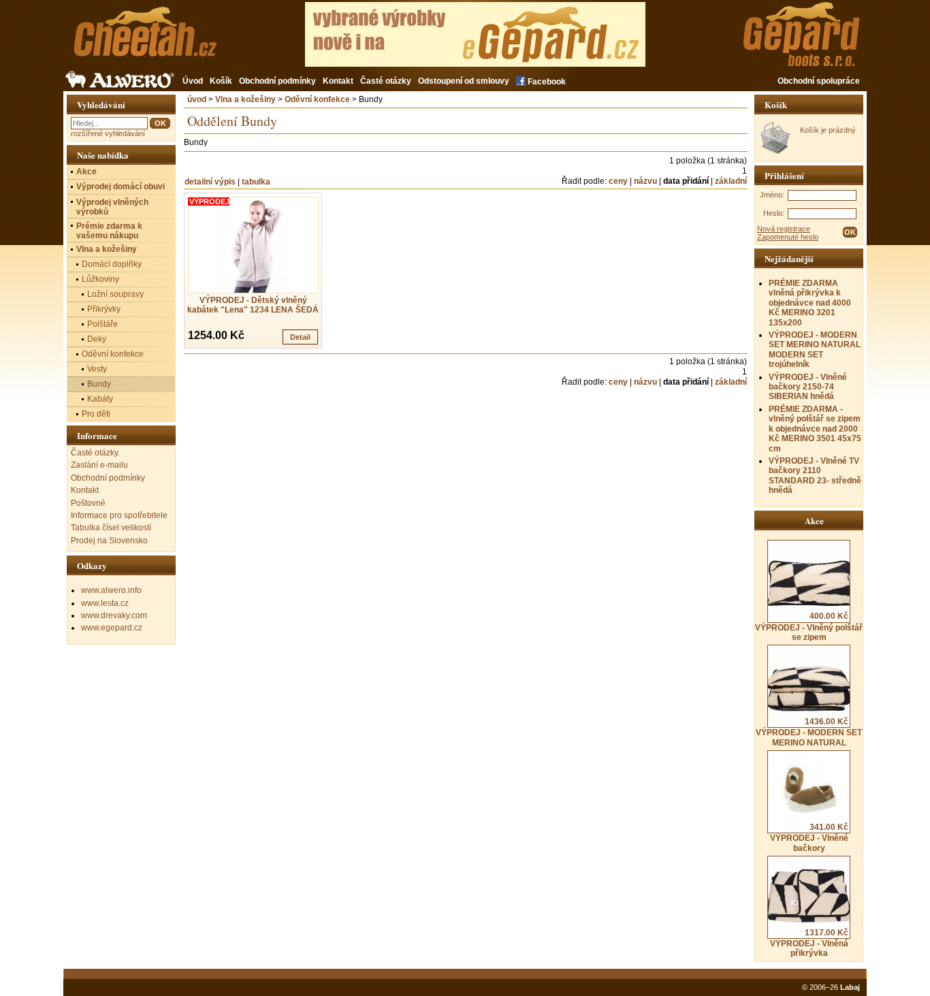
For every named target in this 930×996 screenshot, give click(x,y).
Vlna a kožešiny (245, 99)
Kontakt (338, 81)
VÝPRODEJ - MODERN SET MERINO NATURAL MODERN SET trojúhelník (815, 349)
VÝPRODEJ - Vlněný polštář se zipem (809, 626)
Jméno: (772, 195)
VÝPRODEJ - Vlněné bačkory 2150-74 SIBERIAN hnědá (808, 387)
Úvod (192, 81)
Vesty (97, 369)
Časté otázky (385, 81)
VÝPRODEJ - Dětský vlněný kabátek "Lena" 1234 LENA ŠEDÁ (253, 305)
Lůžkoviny (100, 279)
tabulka (256, 182)
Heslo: (773, 213)
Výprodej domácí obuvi (120, 186)
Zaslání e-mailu (99, 465)
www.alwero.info (111, 590)
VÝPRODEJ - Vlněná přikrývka (809, 943)
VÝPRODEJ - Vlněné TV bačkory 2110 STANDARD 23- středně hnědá (815, 475)
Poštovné (88, 503)
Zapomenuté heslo (787, 237)
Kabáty (100, 399)
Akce (86, 171)
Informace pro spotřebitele (119, 515)
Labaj (850, 987)
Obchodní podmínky (277, 81)
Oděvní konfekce (317, 99)
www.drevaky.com (114, 615)
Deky (96, 339)
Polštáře (102, 324)
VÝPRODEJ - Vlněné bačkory (809, 837)
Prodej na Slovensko (109, 540)
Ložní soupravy (115, 294)
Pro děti (96, 414)
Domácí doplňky (112, 264)
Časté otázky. (95, 452)
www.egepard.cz (111, 627)
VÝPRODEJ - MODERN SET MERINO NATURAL (809, 732)
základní (731, 181)
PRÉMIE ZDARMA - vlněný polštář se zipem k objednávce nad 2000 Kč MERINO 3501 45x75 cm (815, 428)
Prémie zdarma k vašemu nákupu (109, 230)
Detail (300, 337)
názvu (645, 181)
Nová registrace (783, 229)
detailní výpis (210, 182)
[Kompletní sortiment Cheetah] (167, 39)
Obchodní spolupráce (818, 81)
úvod (196, 99)
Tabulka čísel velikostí (111, 527)
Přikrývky (104, 309)
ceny (618, 181)
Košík (221, 81)
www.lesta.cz (105, 603)
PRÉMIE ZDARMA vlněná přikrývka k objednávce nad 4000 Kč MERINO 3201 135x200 (810, 302)
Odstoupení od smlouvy (463, 81)
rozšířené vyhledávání (108, 133)
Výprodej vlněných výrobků (112, 206)
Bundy (99, 384)
